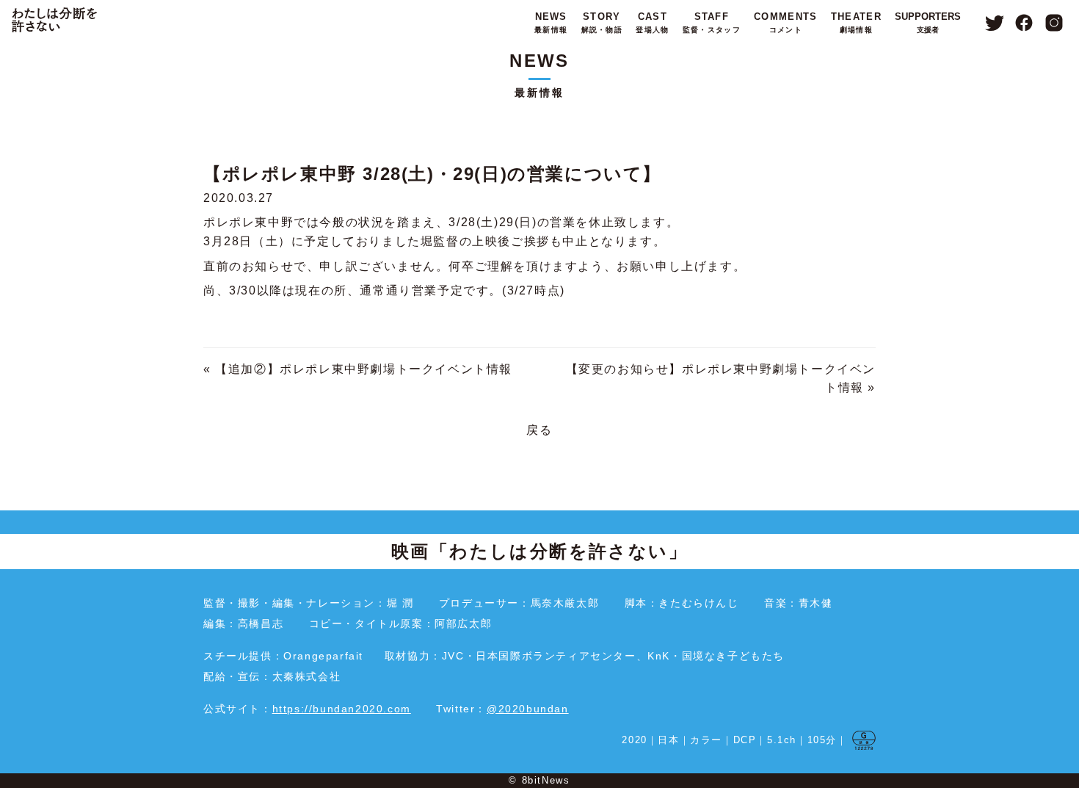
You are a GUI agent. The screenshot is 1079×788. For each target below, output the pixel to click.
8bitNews (546, 780)
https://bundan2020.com (341, 709)
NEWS (550, 22)
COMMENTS (785, 22)
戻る (539, 430)
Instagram (1054, 22)
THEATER (856, 22)
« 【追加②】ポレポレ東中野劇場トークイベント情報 (357, 369)
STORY (601, 22)
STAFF (712, 22)
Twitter (994, 22)
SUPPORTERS (928, 22)
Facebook (1024, 22)
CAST (652, 22)
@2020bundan (528, 709)
